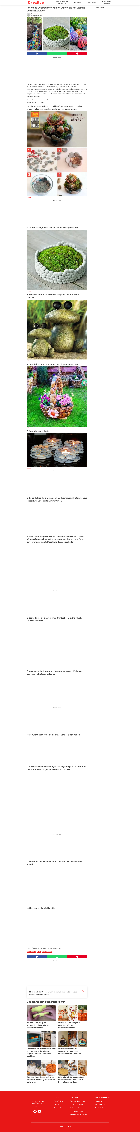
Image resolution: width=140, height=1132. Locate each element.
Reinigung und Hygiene (107, 2)
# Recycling (31, 952)
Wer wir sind (58, 1101)
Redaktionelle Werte (77, 1108)
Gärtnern (77, 2)
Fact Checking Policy (77, 1101)
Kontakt (56, 1104)
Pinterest (29, 197)
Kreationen (92, 2)
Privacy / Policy (100, 1104)
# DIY (39, 952)
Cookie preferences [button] (102, 1108)
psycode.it (57, 1108)
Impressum (99, 1101)
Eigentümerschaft (76, 1111)
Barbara (36, 14)
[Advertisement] (57, 70)
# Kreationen (47, 952)
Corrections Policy (76, 1104)
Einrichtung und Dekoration (62, 2)
